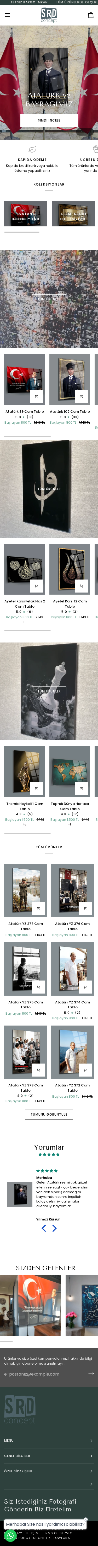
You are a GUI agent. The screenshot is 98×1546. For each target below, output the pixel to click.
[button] (45, 1228)
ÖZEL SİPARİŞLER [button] (18, 1471)
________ (49, 1159)
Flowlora (61, 1538)
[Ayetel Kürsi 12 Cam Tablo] (69, 569)
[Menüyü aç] (12, 15)
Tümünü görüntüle (49, 1114)
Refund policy (17, 1538)
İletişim (32, 1533)
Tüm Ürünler (49, 299)
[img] (49, 1154)
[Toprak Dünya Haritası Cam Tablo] (69, 771)
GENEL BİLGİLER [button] (17, 1456)
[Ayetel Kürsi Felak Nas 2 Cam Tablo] (24, 569)
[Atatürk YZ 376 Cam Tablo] (72, 890)
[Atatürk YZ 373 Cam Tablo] (25, 1052)
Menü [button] (9, 1440)
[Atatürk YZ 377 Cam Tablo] (25, 890)
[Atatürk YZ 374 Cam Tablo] (72, 968)
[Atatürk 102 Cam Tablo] (69, 379)
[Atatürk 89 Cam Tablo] (24, 379)
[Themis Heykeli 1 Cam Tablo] (24, 771)
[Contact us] (10, 1535)
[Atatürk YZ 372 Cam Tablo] (72, 1052)
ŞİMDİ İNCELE (49, 120)
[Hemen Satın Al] (36, 396)
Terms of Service (57, 1533)
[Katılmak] (89, 1373)
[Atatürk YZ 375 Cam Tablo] (25, 968)
